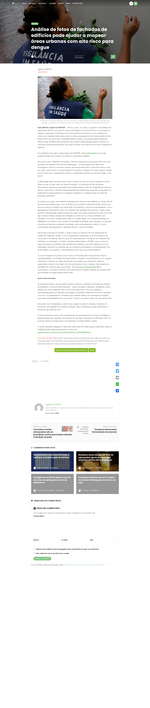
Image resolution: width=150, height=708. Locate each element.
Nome (36, 540)
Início (24, 3)
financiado (64, 153)
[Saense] (16, 3)
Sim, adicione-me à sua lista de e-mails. (52, 553)
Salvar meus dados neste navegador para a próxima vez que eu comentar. (67, 549)
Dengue (34, 361)
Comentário (39, 516)
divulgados (92, 153)
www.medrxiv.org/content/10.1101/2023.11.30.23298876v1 (64, 332)
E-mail (65, 540)
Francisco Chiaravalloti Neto (88, 267)
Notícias (42, 3)
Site (91, 540)
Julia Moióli (44, 361)
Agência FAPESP (41, 57)
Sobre (68, 3)
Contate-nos (77, 3)
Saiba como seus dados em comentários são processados (84, 565)
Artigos (32, 3)
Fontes (60, 3)
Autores (52, 3)
